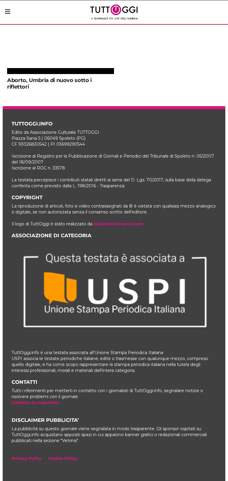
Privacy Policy (26, 458)
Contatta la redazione (35, 402)
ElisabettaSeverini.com (118, 224)
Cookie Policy (62, 458)
